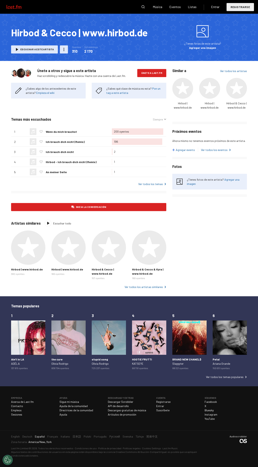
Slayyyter (178, 363)
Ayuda (63, 414)
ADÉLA (15, 363)
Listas (192, 7)
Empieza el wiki (45, 92)
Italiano (65, 436)
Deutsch (27, 436)
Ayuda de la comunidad (73, 406)
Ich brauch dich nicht (60, 152)
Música (157, 7)
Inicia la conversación (91, 206)
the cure (56, 359)
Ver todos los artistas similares (144, 287)
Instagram (211, 414)
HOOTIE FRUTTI (142, 359)
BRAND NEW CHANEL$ (186, 359)
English (15, 436)
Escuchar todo (62, 223)
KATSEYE (137, 363)
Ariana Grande (221, 363)
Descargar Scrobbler (120, 401)
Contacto (17, 406)
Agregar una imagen (202, 47)
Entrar (215, 7)
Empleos (16, 410)
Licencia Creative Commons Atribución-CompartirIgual (136, 451)
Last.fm (18, 7)
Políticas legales (132, 448)
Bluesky (209, 410)
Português (100, 436)
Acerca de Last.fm (22, 401)
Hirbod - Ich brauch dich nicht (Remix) (71, 162)
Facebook (211, 401)
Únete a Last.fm (151, 72)
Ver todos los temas (150, 184)
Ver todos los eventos (214, 150)
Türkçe (140, 436)
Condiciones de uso (86, 448)
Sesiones (16, 414)
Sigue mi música (69, 401)
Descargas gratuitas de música (127, 410)
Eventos (175, 7)
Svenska (128, 436)
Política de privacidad (109, 448)
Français (52, 436)
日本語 (77, 436)
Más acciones (64, 49)
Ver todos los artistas (233, 71)
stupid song (100, 359)
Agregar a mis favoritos (41, 131)
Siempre (158, 119)
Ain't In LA (17, 359)
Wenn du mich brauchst (61, 131)
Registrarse (240, 7)
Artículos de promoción (122, 414)
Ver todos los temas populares (224, 377)
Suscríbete (163, 410)
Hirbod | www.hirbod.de (27, 269)
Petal (216, 359)
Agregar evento (185, 150)
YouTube (210, 418)
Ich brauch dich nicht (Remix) (65, 141)
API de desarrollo (118, 406)
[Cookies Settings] (8, 460)
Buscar (143, 7)
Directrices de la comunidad (76, 410)
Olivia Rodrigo (59, 363)
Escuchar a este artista (37, 49)
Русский (114, 436)
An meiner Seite (56, 172)
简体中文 (152, 436)
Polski (87, 436)
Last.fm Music (170, 448)
